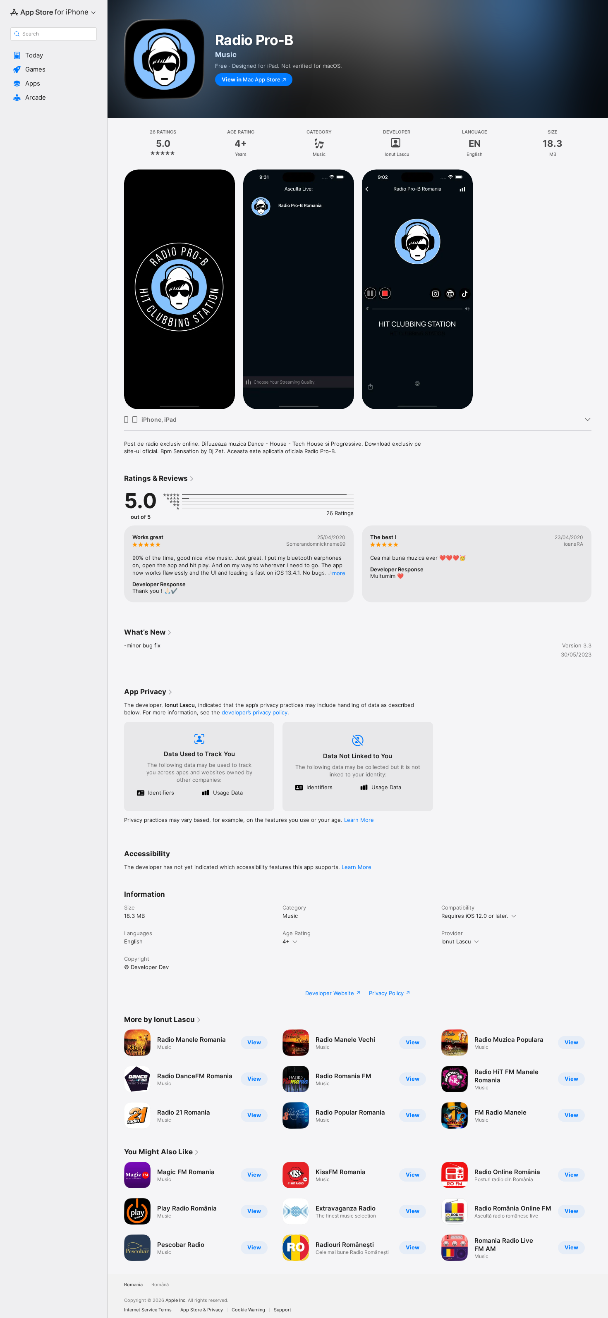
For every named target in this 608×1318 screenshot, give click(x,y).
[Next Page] (600, 564)
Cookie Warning (248, 1310)
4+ (286, 941)
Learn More (359, 820)
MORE (338, 573)
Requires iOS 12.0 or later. (474, 915)
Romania (133, 1284)
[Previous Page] (116, 564)
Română (160, 1284)
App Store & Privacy (201, 1310)
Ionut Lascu (456, 941)
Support (282, 1310)
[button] (53, 55)
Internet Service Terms (148, 1310)
